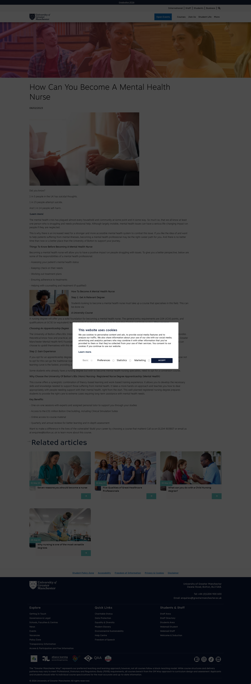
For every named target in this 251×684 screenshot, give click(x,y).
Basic (85, 360)
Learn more (84, 352)
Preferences (103, 360)
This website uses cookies (97, 330)
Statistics (122, 360)
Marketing (140, 360)
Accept (162, 360)
